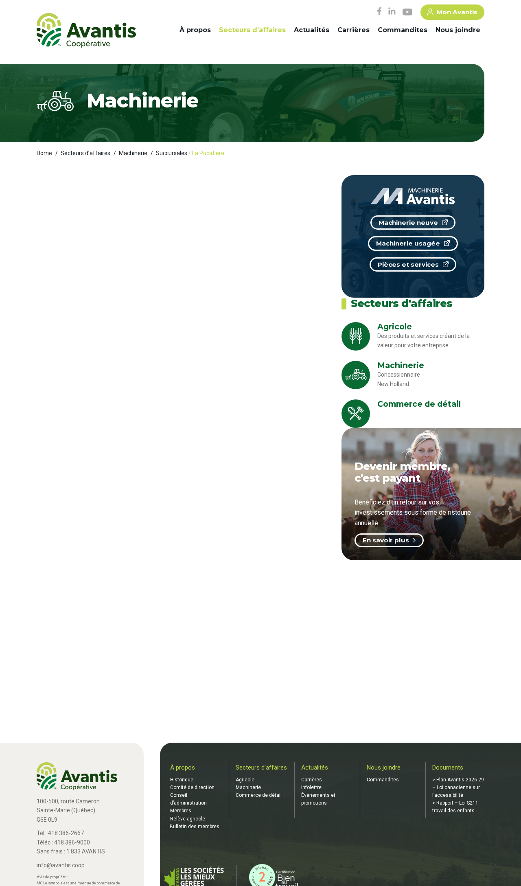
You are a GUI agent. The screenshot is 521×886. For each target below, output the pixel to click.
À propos (195, 30)
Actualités (311, 30)
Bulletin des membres (194, 826)
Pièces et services (408, 264)
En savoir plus (386, 540)
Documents (447, 767)
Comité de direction (192, 787)
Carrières (353, 30)
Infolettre (311, 787)
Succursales (171, 153)
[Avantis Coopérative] (86, 31)
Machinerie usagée (408, 243)
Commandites (402, 30)
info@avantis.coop (61, 865)
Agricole (245, 780)
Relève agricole (187, 819)
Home (44, 153)
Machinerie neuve (408, 222)
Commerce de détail (259, 795)
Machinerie (133, 153)
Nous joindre (458, 30)
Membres (180, 811)
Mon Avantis (457, 12)
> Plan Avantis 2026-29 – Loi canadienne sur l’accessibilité (458, 787)
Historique (181, 780)
